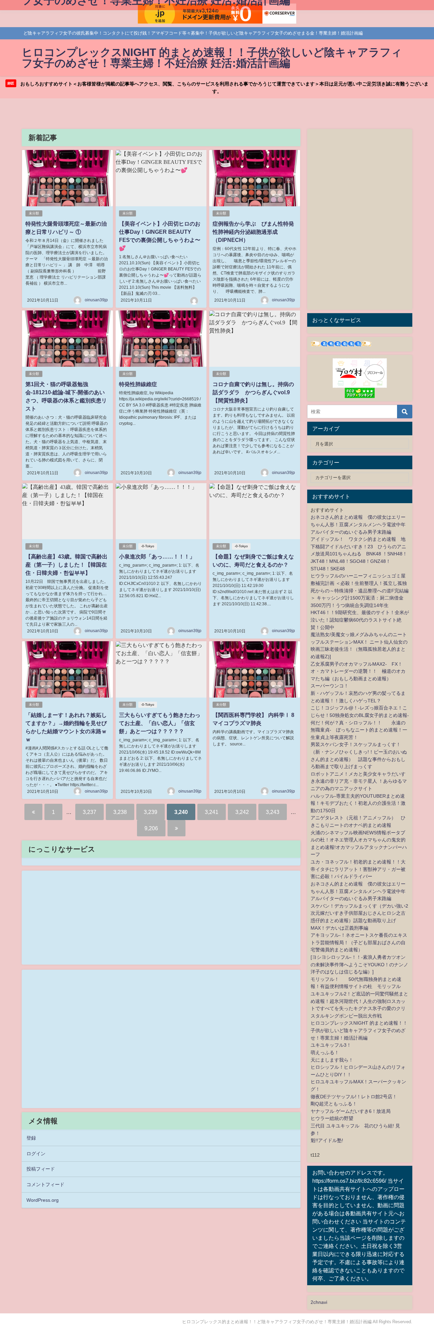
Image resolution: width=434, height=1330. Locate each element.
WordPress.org (42, 1200)
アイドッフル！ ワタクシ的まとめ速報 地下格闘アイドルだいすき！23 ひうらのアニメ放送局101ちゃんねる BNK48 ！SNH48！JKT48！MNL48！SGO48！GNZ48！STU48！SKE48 (359, 554)
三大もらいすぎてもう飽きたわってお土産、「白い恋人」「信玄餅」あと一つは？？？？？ (159, 723)
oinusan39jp (96, 300)
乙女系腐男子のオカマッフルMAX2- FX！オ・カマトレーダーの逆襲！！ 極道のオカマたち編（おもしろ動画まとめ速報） (358, 671)
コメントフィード (45, 1184)
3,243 (272, 812)
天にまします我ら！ (332, 1060)
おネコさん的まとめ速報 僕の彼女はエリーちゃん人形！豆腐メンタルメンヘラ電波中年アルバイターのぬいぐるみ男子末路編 (358, 524)
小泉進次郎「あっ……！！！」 (157, 556)
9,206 (151, 828)
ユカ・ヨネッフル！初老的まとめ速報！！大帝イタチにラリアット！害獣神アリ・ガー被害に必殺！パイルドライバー (358, 869)
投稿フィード (40, 1168)
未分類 (34, 213)
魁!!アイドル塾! (327, 1140)
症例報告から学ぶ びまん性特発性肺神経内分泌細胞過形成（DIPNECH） (253, 232)
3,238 (120, 812)
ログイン (35, 1153)
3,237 (89, 812)
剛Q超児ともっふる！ (334, 1103)
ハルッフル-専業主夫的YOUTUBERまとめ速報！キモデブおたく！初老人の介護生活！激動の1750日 (358, 803)
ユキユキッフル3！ (331, 1045)
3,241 (211, 812)
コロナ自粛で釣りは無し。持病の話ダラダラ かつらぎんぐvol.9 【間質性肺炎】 (253, 392)
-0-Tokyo (147, 546)
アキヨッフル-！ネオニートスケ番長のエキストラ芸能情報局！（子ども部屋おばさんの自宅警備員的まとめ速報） (359, 942)
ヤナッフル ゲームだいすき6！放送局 (351, 1111)
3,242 (242, 812)
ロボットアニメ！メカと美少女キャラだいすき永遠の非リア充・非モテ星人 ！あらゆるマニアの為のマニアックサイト (359, 781)
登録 (31, 1138)
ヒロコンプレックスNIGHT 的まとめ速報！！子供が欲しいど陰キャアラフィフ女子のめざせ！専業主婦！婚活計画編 (359, 1030)
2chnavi (319, 1302)
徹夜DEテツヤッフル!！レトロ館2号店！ (354, 1096)
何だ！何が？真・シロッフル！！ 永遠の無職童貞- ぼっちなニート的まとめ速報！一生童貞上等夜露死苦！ (359, 730)
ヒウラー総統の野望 (332, 1118)
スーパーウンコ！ (330, 685)
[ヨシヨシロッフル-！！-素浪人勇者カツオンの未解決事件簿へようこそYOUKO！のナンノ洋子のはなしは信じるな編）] (359, 964)
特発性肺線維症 (138, 384)
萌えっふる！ (325, 1052)
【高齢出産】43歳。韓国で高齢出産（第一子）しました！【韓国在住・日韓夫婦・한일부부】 (66, 564)
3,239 (150, 812)
